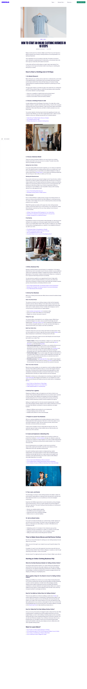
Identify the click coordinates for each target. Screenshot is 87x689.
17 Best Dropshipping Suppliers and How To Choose (38, 230)
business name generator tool (36, 311)
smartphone (55, 348)
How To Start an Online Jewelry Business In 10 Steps (38, 629)
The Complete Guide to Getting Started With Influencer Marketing (41, 461)
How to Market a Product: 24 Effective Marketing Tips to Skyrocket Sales (42, 462)
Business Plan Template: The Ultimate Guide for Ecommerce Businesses (42, 287)
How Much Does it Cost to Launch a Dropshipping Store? (39, 233)
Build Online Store (81, 2)
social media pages (30, 377)
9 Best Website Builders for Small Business (36, 386)
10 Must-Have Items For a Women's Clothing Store (38, 120)
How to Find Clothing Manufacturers (35, 190)
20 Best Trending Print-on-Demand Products (36, 215)
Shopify (56, 332)
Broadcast (29, 343)
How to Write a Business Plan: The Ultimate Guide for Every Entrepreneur (42, 285)
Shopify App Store (43, 358)
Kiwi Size (50, 360)
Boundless (42, 343)
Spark (55, 342)
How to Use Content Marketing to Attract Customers (38, 459)
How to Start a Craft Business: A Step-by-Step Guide (38, 632)
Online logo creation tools (38, 322)
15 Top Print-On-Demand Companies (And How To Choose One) (40, 213)
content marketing (41, 438)
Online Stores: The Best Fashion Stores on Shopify (38, 117)
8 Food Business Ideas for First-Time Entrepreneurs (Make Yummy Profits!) (43, 631)
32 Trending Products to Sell (33, 119)
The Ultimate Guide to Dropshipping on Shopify (37, 229)
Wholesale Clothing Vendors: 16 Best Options (36, 192)
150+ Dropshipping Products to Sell (34, 232)
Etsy (28, 380)
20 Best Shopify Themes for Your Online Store (37, 384)
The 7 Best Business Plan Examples (34, 288)
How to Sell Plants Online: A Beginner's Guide (36, 634)
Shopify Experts (39, 172)
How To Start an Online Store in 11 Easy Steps (37, 383)
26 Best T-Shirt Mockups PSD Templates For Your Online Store (40, 212)
